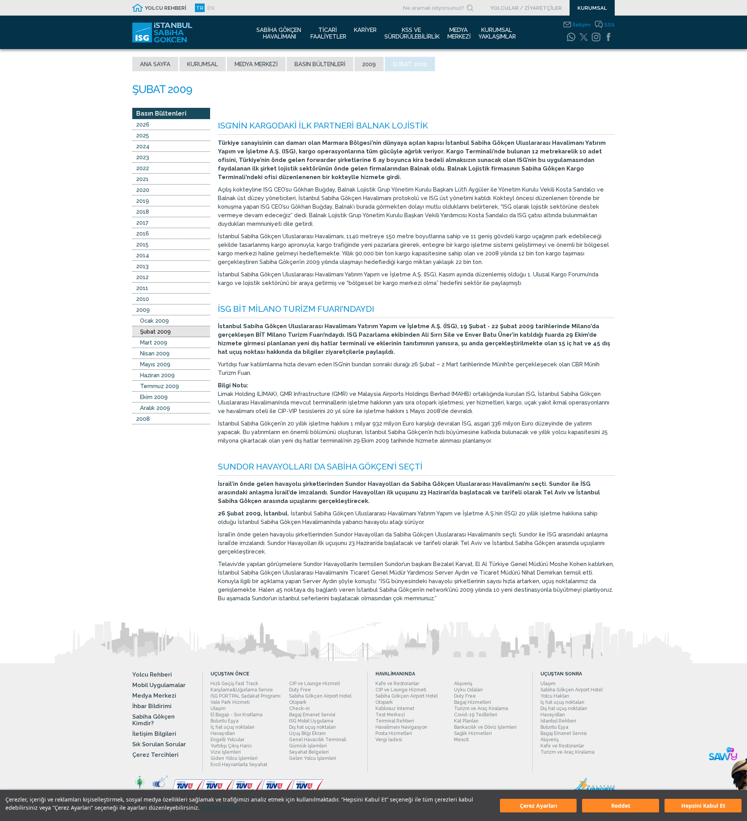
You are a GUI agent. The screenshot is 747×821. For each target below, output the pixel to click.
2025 (142, 135)
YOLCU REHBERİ (165, 8)
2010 (142, 298)
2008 (143, 418)
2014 (142, 255)
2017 (142, 222)
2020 (142, 189)
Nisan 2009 (155, 353)
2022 (142, 168)
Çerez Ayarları (538, 805)
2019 (142, 200)
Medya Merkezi (256, 64)
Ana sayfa (155, 64)
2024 (142, 146)
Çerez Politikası (222, 807)
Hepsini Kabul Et (703, 805)
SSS (609, 24)
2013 (142, 266)
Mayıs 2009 (155, 364)
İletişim (582, 24)
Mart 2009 (153, 342)
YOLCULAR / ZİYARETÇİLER (526, 8)
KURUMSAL (592, 8)
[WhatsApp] (571, 37)
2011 (142, 288)
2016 (142, 233)
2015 (142, 244)
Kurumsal (202, 64)
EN (210, 8)
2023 (142, 157)
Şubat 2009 (155, 331)
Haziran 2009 (157, 375)
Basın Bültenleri (320, 64)
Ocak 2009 (154, 320)
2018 (142, 211)
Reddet (620, 805)
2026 (142, 124)
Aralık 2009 (155, 407)
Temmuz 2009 (159, 386)
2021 (142, 179)
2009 (369, 64)
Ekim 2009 (154, 397)
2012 (142, 277)
